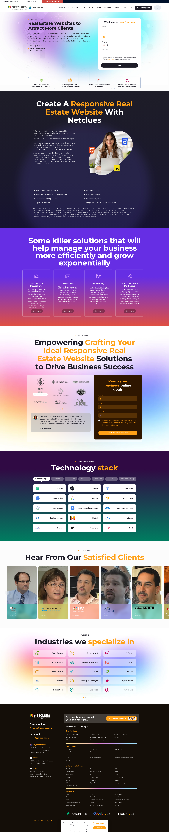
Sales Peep (94, 755)
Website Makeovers (96, 800)
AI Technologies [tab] (41, 479)
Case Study (94, 797)
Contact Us (127, 7)
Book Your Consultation (118, 433)
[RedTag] (40, 392)
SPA (91, 774)
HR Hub (117, 752)
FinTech (117, 769)
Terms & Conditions (96, 805)
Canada (36, 758)
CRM (67, 740)
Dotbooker (69, 749)
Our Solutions (31, 1)
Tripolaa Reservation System (123, 757)
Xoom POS (69, 752)
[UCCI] (60, 392)
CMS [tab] (111, 479)
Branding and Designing (98, 737)
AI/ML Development (121, 734)
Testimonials (70, 797)
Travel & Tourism (95, 771)
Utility (116, 774)
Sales (117, 7)
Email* (104, 34)
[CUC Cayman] (60, 382)
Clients (75, 7)
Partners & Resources (121, 800)
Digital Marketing (71, 737)
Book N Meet (94, 749)
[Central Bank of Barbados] (60, 402)
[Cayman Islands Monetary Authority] (80, 392)
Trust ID (68, 757)
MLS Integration (95, 757)
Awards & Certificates (73, 802)
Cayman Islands (40, 745)
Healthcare (69, 774)
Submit (119, 65)
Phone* (104, 42)
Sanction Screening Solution (99, 752)
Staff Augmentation (52, 1)
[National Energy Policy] (40, 382)
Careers (92, 802)
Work (67, 800)
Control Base (70, 755)
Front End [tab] (71, 479)
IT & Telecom (118, 777)
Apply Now (118, 802)
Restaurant (93, 769)
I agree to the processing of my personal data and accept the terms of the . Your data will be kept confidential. (120, 58)
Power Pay (118, 749)
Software (117, 737)
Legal (116, 771)
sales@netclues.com (42, 728)
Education (69, 783)
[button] (60, 409)
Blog (99, 7)
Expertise (63, 7)
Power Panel (118, 755)
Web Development (72, 734)
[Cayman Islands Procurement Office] (80, 402)
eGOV (68, 760)
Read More (37, 311)
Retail (68, 777)
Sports (68, 780)
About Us (87, 7)
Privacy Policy (110, 59)
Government (70, 771)
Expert (116, 797)
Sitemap (117, 805)
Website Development (10, 1)
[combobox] (104, 45)
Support (107, 7)
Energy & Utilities (71, 785)
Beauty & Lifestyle (120, 783)
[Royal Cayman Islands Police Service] (40, 402)
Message (105, 49)
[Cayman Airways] (80, 382)
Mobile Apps (94, 734)
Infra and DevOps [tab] (128, 479)
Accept (83, 831)
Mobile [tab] (57, 479)
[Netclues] (17, 8)
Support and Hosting (97, 740)
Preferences (100, 823)
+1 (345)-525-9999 (41, 738)
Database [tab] (84, 479)
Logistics (117, 780)
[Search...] (157, 7)
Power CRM (94, 777)
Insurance (93, 780)
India (35, 768)
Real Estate (70, 769)
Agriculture (93, 783)
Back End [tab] (98, 479)
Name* (104, 26)
